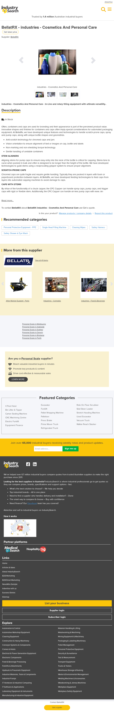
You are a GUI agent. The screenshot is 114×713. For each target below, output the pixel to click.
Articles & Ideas (8, 567)
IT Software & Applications (13, 687)
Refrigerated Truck (49, 428)
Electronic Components (11, 657)
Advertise (109, 2)
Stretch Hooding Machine (88, 412)
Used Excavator (84, 416)
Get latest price (10, 31)
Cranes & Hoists (8, 649)
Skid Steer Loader (85, 409)
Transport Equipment (66, 662)
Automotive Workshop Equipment (16, 632)
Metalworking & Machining (69, 632)
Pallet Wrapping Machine (52, 412)
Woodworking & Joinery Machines (72, 683)
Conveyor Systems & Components (16, 645)
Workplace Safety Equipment (70, 691)
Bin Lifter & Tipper (13, 410)
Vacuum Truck (83, 420)
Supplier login (57, 610)
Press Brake (46, 420)
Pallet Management (66, 645)
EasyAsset (32, 503)
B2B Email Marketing (11, 580)
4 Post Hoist (10, 406)
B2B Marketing (8, 576)
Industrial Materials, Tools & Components (19, 674)
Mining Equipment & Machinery (71, 636)
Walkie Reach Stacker (86, 424)
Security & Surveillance (67, 653)
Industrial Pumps (9, 678)
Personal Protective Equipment (70, 649)
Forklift (44, 409)
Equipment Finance (14, 425)
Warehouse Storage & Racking (70, 670)
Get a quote (57, 707)
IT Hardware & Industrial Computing (17, 683)
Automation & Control (11, 628)
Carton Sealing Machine (16, 414)
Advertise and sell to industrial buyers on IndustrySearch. (30, 510)
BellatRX (15, 37)
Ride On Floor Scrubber (88, 405)
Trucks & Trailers (64, 666)
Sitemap (5, 597)
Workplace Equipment (67, 687)
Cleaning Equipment (10, 636)
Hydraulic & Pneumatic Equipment (16, 670)
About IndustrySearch (11, 572)
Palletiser (45, 416)
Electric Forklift (12, 421)
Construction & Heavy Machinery (15, 641)
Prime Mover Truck (49, 424)
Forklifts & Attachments (12, 666)
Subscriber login (57, 617)
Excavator (45, 405)
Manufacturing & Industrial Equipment (17, 695)
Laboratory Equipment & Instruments (17, 691)
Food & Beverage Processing (14, 662)
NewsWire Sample (9, 584)
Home (4, 563)
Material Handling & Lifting (69, 628)
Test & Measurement (66, 657)
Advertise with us (9, 588)
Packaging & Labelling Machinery (72, 641)
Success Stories (8, 593)
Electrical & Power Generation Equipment (19, 653)
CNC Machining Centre (15, 417)
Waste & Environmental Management (73, 674)
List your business (57, 603)
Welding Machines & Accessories (71, 678)
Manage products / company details (75, 213)
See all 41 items (41, 260)
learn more (18, 379)
